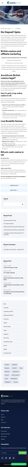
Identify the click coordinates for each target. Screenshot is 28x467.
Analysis (7, 364)
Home (9, 17)
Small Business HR (8, 341)
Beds (5, 304)
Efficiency (7, 371)
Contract (14, 368)
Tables (5, 349)
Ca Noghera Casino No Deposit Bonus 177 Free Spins (14, 292)
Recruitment (4, 436)
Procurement (4, 431)
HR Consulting (7, 326)
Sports (5, 345)
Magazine (6, 334)
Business (7, 368)
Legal (6, 378)
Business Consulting (5, 433)
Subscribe (22, 452)
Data (21, 368)
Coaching (6, 307)
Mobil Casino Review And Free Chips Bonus (14, 226)
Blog (2, 419)
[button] (19, 464)
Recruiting (6, 338)
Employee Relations (8, 315)
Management (14, 378)
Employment (16, 371)
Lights (5, 330)
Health (5, 322)
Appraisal (14, 364)
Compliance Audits (8, 311)
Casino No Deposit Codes (10, 220)
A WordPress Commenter (10, 249)
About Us (3, 417)
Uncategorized (7, 353)
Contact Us (3, 422)
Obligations (7, 382)
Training (2, 439)
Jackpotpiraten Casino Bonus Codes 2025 (14, 229)
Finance (7, 375)
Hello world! (21, 249)
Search (6, 199)
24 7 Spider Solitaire (9, 223)
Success (15, 382)
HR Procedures (15, 375)
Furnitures (6, 319)
